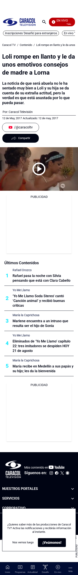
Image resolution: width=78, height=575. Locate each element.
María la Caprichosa (26, 315)
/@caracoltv (23, 127)
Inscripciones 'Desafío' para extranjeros (31, 33)
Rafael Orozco (22, 270)
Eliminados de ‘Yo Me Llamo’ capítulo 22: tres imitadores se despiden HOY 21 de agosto (41, 346)
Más (70, 571)
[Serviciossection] (72, 498)
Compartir (24, 138)
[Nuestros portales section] (72, 489)
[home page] (19, 22)
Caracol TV (9, 45)
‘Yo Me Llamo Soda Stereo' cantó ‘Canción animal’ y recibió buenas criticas (39, 301)
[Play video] (39, 168)
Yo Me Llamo (21, 290)
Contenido (26, 45)
